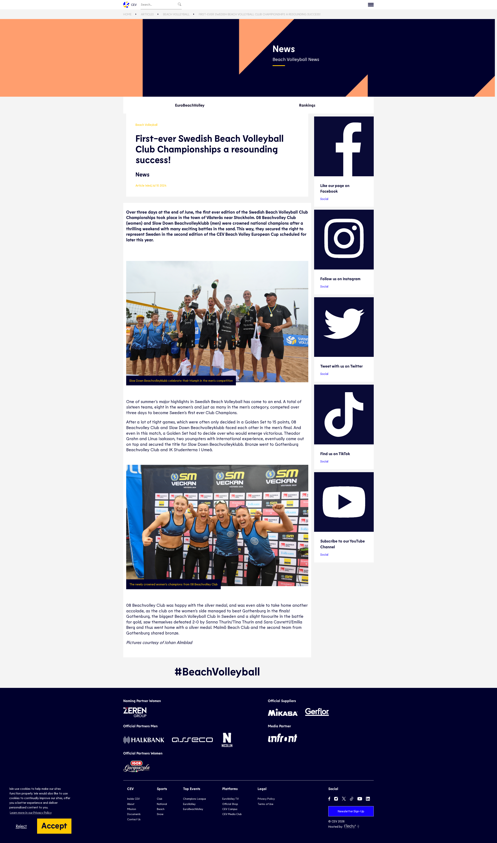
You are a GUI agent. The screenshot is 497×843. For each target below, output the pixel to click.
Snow (160, 814)
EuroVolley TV (230, 798)
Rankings (307, 105)
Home (127, 14)
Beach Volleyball (176, 14)
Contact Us (134, 819)
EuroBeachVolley (189, 105)
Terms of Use (265, 804)
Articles (147, 14)
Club (159, 798)
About (130, 804)
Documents (134, 814)
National (162, 804)
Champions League (194, 798)
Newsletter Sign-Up (351, 811)
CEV (134, 4)
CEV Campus (229, 809)
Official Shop (230, 804)
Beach (160, 809)
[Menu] (371, 5)
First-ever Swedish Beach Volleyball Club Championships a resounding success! (260, 14)
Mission (131, 809)
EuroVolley (189, 804)
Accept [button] (54, 825)
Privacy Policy (266, 798)
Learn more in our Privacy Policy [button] (31, 812)
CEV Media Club (232, 814)
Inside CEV (133, 798)
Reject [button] (21, 826)
